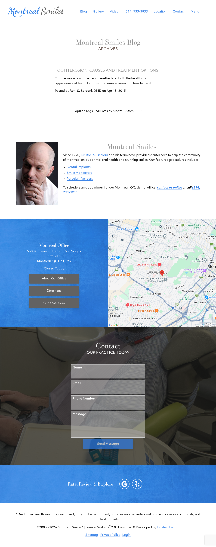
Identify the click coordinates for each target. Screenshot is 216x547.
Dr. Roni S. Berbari (94, 155)
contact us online (169, 187)
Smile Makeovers (79, 173)
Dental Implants (79, 167)
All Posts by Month (109, 111)
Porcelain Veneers (80, 178)
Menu (195, 11)
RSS (139, 111)
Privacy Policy (110, 535)
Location (160, 11)
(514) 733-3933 (136, 11)
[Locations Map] (162, 273)
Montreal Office (54, 245)
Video (114, 11)
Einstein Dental (168, 527)
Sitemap (91, 535)
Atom (129, 111)
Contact (179, 11)
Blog (83, 11)
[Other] (137, 484)
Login (126, 535)
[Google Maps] (124, 484)
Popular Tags (83, 111)
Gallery (98, 11)
